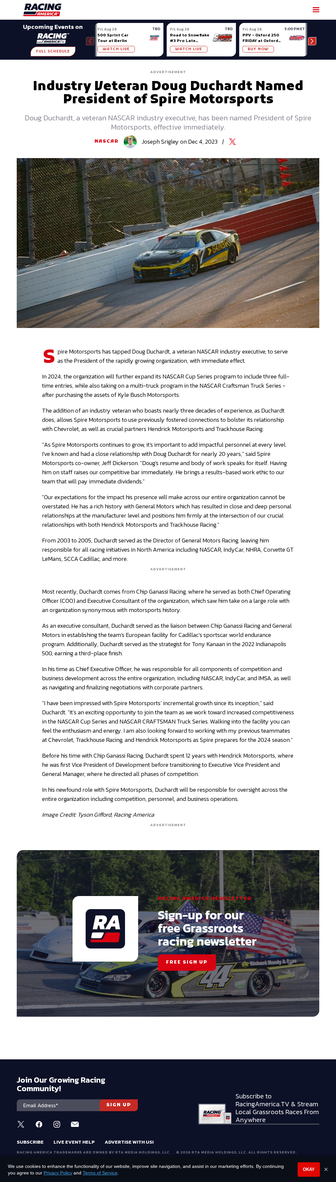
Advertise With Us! (129, 1142)
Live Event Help (74, 1142)
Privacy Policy (58, 1172)
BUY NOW (258, 49)
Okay (309, 1169)
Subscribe (30, 1142)
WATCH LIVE (116, 49)
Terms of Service (100, 1172)
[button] (312, 41)
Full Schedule (53, 51)
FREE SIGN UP (187, 962)
